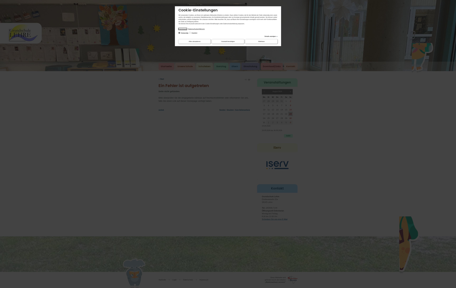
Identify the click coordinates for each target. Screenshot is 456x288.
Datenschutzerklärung (196, 29)
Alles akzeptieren (194, 41)
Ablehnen (261, 41)
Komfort (194, 33)
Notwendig (185, 33)
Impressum (182, 29)
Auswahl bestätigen (228, 41)
